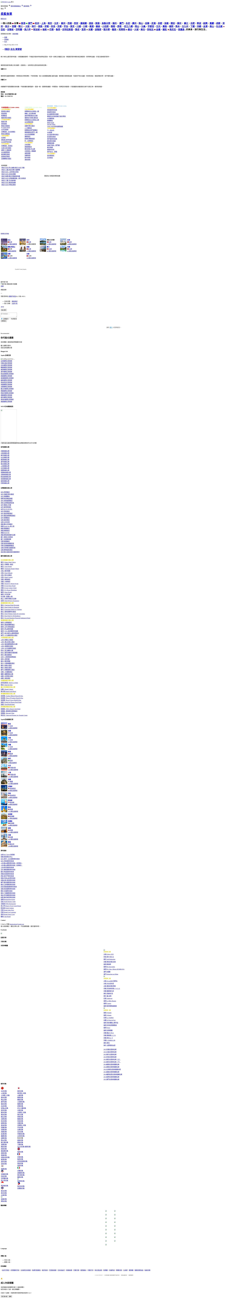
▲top (2, 306)
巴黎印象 (20, 1157)
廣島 (165, 26)
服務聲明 (131, 1275)
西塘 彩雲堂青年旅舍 (7, 874)
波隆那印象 (20, 1173)
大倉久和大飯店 (6, 148)
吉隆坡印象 (4, 1174)
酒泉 (91, 23)
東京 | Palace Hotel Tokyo (8, 562)
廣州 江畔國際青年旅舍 (8, 884)
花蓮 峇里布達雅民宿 (7, 543)
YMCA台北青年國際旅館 (55, 126)
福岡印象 (28, 1146)
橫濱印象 (20, 1097)
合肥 (192, 23)
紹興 (205, 23)
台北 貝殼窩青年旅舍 (7, 861)
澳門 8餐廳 (107, 972)
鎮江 (186, 23)
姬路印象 (20, 1119)
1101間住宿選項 (13, 776)
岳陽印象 (4, 1129)
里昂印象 (20, 1165)
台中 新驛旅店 (5, 518)
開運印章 (119, 1270)
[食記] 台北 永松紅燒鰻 (8, 174)
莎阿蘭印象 (4, 1178)
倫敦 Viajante (107, 1012)
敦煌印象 (4, 1155)
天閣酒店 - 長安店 (6, 146)
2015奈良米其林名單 (110, 1057)
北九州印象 (20, 1146)
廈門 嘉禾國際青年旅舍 (8, 882)
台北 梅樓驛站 (5, 496)
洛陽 (166, 23)
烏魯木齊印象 (5, 1157)
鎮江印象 (4, 1116)
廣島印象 (20, 1140)
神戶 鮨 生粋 (107, 996)
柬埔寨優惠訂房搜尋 (7, 378)
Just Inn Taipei (51, 124)
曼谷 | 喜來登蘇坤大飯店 (8, 611)
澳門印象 (4, 1161)
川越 (79, 26)
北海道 (125, 1270)
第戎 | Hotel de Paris (6, 685)
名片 (5, 41)
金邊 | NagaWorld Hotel (8, 704)
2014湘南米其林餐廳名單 (111, 1067)
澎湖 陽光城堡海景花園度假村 (10, 552)
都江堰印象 (4, 1142)
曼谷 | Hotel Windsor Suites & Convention (13, 614)
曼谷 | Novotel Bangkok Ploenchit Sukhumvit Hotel (15, 618)
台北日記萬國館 (30, 134)
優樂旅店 (27, 136)
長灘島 (181, 29)
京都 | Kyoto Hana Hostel (8, 586)
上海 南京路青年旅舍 (7, 867)
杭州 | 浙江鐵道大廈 (7, 650)
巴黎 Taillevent (108, 998)
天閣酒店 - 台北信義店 (8, 131)
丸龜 (143, 26)
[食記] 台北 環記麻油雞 (8, 182)
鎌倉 (98, 26)
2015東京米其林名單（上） (112, 1059)
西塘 (70, 23)
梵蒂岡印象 (20, 1181)
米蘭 (90, 29)
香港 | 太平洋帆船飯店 (8, 627)
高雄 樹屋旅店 (5, 530)
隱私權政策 (124, 1275)
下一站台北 (50, 130)
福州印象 (4, 1104)
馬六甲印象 (4, 1180)
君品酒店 (4, 113)
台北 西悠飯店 (5, 492)
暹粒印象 (4, 1201)
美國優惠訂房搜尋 (6, 401)
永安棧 (3, 137)
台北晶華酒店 (5, 152)
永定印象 (4, 1106)
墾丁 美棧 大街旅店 (7, 537)
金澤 (205, 26)
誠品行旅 (4, 121)
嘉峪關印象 (4, 1151)
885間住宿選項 (12, 790)
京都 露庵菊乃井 (109, 991)
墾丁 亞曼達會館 (6, 539)
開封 (173, 23)
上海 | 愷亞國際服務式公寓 (9, 644)
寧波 (199, 23)
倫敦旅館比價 (5, 481)
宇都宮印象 (20, 1134)
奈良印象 (20, 1121)
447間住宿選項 (12, 244)
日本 (11, 726)
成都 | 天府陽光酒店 (7, 676)
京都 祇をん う (108, 1038)
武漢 (153, 23)
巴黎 (51, 29)
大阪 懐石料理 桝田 (110, 986)
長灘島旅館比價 (6, 472)
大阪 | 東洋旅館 (5, 571)
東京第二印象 (21, 1093)
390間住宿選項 (12, 804)
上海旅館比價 (5, 466)
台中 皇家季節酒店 (6, 513)
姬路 (40, 26)
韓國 (11, 781)
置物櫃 (131, 1270)
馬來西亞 (13, 788)
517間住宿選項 (12, 818)
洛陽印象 (4, 1144)
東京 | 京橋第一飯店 (7, 564)
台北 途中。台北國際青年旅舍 (10, 859)
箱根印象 (20, 1104)
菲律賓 (12, 823)
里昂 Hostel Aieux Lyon (8, 914)
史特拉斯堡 (67, 29)
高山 (212, 26)
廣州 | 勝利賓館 (5, 661)
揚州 (179, 23)
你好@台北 (50, 122)
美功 (143, 29)
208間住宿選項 (12, 797)
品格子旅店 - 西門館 (53, 145)
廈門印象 (4, 1101)
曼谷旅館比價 (5, 464)
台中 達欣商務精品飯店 (8, 515)
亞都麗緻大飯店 (6, 158)
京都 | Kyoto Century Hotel (8, 588)
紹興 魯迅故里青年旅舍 (8, 897)
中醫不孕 (90, 1270)
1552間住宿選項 (13, 811)
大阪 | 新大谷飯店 (6, 575)
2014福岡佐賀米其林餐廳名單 (113, 1074)
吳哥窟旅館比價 (6, 479)
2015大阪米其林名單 (110, 1052)
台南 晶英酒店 (5, 520)
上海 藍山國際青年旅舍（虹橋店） (11, 865)
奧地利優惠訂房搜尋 (7, 399)
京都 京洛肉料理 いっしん (112, 988)
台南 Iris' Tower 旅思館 (8, 854)
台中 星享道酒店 (6, 507)
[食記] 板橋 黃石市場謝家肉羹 (10, 176)
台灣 (10, 242)
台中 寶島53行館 (6, 505)
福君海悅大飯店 (6, 117)
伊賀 (47, 26)
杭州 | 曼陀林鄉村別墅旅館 (9, 652)
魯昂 (58, 29)
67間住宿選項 (12, 763)
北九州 (185, 26)
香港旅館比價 (5, 459)
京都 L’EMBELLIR (109, 1040)
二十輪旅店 (28, 128)
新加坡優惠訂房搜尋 (7, 374)
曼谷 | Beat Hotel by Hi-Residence (10, 616)
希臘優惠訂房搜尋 (6, 395)
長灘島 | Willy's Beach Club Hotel (10, 709)
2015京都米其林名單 (110, 1049)
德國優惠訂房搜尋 (6, 391)
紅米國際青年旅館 (53, 114)
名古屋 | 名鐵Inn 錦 (6, 596)
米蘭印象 (20, 1170)
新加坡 (36, 29)
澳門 (30, 23)
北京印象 (4, 1091)
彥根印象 (20, 1106)
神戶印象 (20, 1114)
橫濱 (91, 26)
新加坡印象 (4, 1185)
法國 (11, 837)
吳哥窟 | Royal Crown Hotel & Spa (11, 700)
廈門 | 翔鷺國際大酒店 (8, 669)
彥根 (119, 26)
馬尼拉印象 (20, 1186)
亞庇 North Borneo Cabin (8, 901)
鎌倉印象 (20, 1099)
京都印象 (20, 1123)
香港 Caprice (107, 1003)
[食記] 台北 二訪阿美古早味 (10, 172)
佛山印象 (4, 1099)
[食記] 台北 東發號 (13, 49)
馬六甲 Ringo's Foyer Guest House (11, 906)
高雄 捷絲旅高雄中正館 (8, 535)
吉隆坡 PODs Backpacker (8, 904)
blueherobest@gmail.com (17, 924)
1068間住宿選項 (13, 846)
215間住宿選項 (31, 251)
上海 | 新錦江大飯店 (7, 640)
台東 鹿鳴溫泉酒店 (6, 550)
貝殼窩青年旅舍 (52, 110)
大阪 (27, 26)
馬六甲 (27, 29)
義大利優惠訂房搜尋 (7, 389)
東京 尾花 (107, 1043)
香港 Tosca (107, 1027)
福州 (114, 23)
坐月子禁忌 (5, 1270)
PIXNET (101, 1275)
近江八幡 (128, 26)
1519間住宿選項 (13, 832)
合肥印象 (4, 1119)
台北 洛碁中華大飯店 (7, 494)
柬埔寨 (12, 816)
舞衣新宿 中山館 (30, 149)
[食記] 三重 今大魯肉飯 (8, 180)
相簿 (5, 37)
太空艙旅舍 (50, 118)
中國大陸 (13, 767)
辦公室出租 (98, 1270)
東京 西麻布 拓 (108, 993)
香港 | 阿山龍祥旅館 (7, 629)
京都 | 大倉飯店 (5, 581)
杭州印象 (4, 1121)
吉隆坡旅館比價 (6, 474)
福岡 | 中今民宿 (5, 594)
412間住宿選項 (71, 251)
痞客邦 (11, 296)
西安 (76, 23)
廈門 (121, 23)
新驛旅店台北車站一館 (32, 111)
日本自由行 (61, 1270)
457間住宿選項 (51, 251)
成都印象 (4, 1138)
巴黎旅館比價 (5, 483)
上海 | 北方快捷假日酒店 (8, 648)
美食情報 (15, 34)
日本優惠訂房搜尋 (6, 365)
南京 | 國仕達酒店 (6, 655)
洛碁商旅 (27, 155)
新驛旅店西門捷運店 (31, 130)
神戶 (34, 26)
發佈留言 (3, 321)
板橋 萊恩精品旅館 (6, 498)
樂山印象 (4, 1140)
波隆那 (98, 29)
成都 (218, 23)
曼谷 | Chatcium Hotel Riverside (10, 605)
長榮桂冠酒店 (5, 156)
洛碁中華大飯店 (30, 126)
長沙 (7, 26)
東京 (72, 26)
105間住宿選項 (31, 258)
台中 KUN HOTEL (6, 509)
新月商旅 (27, 157)
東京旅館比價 (5, 455)
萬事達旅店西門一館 (31, 132)
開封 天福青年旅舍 (6, 891)
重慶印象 (4, 1136)
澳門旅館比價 (5, 461)
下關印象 (20, 1144)
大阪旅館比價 (5, 453)
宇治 (66, 26)
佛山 (141, 23)
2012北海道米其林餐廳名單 (112, 1069)
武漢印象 (4, 1134)
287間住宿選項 (12, 742)
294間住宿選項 (12, 735)
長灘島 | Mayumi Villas (7, 713)
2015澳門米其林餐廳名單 (111, 1079)
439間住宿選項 (12, 756)
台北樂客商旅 (29, 122)
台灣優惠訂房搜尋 (6, 361)
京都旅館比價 (5, 451)
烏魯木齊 (106, 23)
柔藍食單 (6, 13)
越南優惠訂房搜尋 (6, 380)
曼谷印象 (4, 1191)
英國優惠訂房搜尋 (6, 384)
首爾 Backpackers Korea (8, 899)
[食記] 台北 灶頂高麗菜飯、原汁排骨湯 (13, 178)
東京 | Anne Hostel (6, 566)
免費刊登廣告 (36, 1270)
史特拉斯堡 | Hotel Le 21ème (9, 682)
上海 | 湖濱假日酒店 (7, 646)
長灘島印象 (20, 1188)
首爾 (14, 26)
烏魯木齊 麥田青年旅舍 (8, 880)
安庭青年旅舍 (51, 112)
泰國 (11, 809)
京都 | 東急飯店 (5, 579)
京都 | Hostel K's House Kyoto (9, 583)
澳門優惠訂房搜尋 (6, 371)
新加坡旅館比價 (6, 476)
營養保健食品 (139, 1270)
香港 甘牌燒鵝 (108, 1030)
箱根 (113, 26)
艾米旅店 (50, 157)
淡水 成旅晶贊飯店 (6, 500)
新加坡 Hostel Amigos (7, 908)
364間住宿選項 (12, 825)
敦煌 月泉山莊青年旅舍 (8, 878)
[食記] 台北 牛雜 (19, 167)
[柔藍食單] (1, 933)
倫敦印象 (20, 1152)
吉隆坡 (10, 29)
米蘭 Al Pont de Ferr (110, 1020)
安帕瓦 (150, 29)
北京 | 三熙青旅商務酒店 (8, 657)
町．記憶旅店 (29, 141)
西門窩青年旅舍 (52, 139)
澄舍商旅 (27, 159)
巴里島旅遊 (52, 1270)
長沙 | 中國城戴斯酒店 (8, 663)
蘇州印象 (4, 1112)
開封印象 (4, 1146)
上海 (43, 23)
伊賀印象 (20, 1116)
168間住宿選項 (71, 244)
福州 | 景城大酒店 (6, 667)
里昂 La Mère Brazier (110, 1001)
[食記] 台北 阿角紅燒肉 (8, 184)
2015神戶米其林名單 (110, 1054)
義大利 (12, 844)
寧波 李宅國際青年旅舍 (8, 895)
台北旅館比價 (5, 457)
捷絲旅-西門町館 (6, 140)
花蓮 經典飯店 (5, 541)
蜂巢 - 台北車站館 (30, 113)
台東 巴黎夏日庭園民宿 (8, 547)
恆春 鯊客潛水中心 (6, 856)
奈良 (53, 26)
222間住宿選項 (12, 258)
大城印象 (4, 1195)
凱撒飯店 (4, 115)
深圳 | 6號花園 (5, 659)
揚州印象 (4, 1114)
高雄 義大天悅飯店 (6, 524)
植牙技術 (45, 1270)
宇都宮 (151, 26)
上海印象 (4, 1093)
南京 (50, 23)
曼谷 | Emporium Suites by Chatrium (11, 609)
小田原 (105, 26)
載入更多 (3, 310)
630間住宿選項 (12, 728)
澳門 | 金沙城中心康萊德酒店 (10, 633)
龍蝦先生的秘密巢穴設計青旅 (56, 116)
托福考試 (112, 1270)
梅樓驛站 (50, 120)
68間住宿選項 (12, 251)
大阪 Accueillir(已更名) (110, 981)
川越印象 (20, 1095)
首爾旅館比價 (5, 470)
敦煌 (97, 23)
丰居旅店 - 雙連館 (30, 151)
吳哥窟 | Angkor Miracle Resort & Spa (12, 696)
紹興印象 (4, 1123)
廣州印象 (4, 1097)
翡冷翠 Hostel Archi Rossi (8, 691)
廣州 (134, 23)
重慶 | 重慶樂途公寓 (7, 674)
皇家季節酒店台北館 (31, 115)
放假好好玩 (50, 149)
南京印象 (4, 1110)
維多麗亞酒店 (5, 154)
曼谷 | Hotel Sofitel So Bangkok (10, 607)
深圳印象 (4, 1163)
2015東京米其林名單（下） (112, 1062)
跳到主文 (3, 19)
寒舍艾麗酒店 (5, 134)
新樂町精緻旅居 (30, 138)
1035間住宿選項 (13, 770)
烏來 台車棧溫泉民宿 (7, 503)
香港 (23, 23)
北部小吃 (14, 303)
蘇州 (63, 23)
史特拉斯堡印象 (22, 1161)
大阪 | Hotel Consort (6, 577)
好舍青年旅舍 (51, 136)
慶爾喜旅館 (50, 143)
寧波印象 (4, 1125)
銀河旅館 (50, 147)
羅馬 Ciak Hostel (6, 916)
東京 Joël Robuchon (109, 959)
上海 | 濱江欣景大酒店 (8, 642)
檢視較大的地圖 (5, 233)
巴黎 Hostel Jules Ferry (7, 910)
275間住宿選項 (51, 244)
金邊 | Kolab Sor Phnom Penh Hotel (11, 702)
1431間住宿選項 (13, 839)
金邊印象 (4, 1199)
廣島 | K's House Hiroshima (9, 590)
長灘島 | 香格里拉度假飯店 (9, 711)
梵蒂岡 (122, 29)
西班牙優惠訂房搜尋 (7, 393)
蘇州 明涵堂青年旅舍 (7, 871)
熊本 (177, 26)
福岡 (171, 26)
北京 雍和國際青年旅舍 (8, 869)
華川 (20, 26)
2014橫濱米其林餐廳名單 (111, 1064)
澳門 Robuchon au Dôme (111, 974)
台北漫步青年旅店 (53, 134)
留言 (14, 296)
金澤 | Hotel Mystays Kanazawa (10, 601)
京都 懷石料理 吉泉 (110, 962)
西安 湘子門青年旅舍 (7, 876)
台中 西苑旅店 (5, 511)
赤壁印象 (4, 1131)
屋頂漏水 (83, 1270)
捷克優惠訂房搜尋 (6, 397)
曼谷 (130, 29)
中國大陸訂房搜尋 (6, 363)
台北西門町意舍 (6, 142)
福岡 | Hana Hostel (6, 592)
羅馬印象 (20, 1177)
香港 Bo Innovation (109, 967)
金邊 (158, 29)
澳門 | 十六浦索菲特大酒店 (9, 635)
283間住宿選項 (12, 749)
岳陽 (147, 23)
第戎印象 (20, 1163)
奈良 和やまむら (109, 957)
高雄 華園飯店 (5, 528)
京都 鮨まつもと (109, 1033)
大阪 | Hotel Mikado (6, 573)
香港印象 (4, 1159)
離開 (10, 1296)
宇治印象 (20, 1127)
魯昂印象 (20, 1159)
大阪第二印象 (21, 1112)
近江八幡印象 (21, 1108)
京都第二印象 (21, 1125)
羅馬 (114, 29)
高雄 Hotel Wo (5, 532)
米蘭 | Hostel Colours (7, 689)
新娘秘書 (69, 1270)
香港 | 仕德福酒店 (6, 622)
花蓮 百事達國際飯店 (7, 545)
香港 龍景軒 (107, 964)
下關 (192, 26)
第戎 (77, 29)
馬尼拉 (172, 29)
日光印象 (20, 1131)
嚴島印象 (20, 1142)
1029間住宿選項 (13, 783)
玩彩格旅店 (50, 155)
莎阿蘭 (19, 29)
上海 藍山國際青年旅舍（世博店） (11, 863)
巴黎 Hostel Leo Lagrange (8, 912)
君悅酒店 (4, 123)
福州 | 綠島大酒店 (6, 665)
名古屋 (219, 26)
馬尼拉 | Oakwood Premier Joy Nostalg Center (14, 715)
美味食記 (14, 301)
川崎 (85, 26)
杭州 (37, 23)
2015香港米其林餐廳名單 (111, 1077)
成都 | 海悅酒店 (5, 678)
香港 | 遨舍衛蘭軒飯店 (8, 624)
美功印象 (4, 1193)
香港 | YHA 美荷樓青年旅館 (9, 631)
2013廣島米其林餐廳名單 (111, 1072)
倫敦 (44, 29)
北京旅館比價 (5, 468)
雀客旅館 (27, 153)
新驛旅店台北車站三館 (32, 120)
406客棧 (49, 132)
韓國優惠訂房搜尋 (6, 367)
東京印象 (20, 1091)
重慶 (212, 23)
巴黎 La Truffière (109, 1017)
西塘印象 (4, 1127)
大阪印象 (20, 1110)
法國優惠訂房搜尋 (6, 386)
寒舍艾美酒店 (5, 126)
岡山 (137, 26)
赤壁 (160, 23)
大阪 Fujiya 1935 (109, 954)
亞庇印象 (4, 1176)
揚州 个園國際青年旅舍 (8, 893)
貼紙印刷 (147, 1270)
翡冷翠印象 (20, 1175)
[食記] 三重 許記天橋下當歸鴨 (10, 170)
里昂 (83, 29)
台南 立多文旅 (5, 522)
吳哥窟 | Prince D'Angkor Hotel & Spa (12, 698)
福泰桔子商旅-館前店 (31, 117)
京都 (59, 26)
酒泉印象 (4, 1153)
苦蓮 (2, 286)
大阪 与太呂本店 (109, 983)
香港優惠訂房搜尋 (6, 369)
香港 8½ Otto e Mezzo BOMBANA (114, 969)
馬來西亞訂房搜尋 (6, 382)
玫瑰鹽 (105, 1270)
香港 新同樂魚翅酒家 (110, 1006)
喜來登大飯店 (5, 111)
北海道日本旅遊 (26, 1270)
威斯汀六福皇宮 (6, 150)
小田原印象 (20, 1101)
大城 (136, 29)
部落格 (6, 39)
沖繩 (199, 26)
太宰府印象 (20, 1136)
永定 (128, 23)
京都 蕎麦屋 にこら (110, 1035)
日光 (158, 26)
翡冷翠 (106, 29)
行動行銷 (76, 1270)
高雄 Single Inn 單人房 (7, 526)
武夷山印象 (4, 1108)
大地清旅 (27, 144)
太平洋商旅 (4, 129)
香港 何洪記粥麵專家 (110, 1025)
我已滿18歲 (4, 1296)
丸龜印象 (20, 1129)
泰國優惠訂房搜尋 (6, 376)
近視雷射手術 (15, 1270)
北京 (56, 23)
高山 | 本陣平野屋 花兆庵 (8, 598)
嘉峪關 (83, 23)
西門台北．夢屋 (52, 151)
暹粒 (165, 29)
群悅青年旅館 (51, 141)
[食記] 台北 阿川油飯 (7, 167)
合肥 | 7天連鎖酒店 (6, 672)
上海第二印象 (5, 1095)
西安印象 (4, 1149)
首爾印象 (4, 1169)
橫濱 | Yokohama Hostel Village (10, 568)
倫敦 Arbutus (107, 1015)
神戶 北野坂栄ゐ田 (109, 1045)
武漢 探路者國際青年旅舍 (9, 886)
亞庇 (3, 29)
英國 (11, 830)
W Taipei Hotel (5, 127)
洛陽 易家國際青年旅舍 (8, 889)
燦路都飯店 (28, 147)
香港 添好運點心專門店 (111, 1022)
